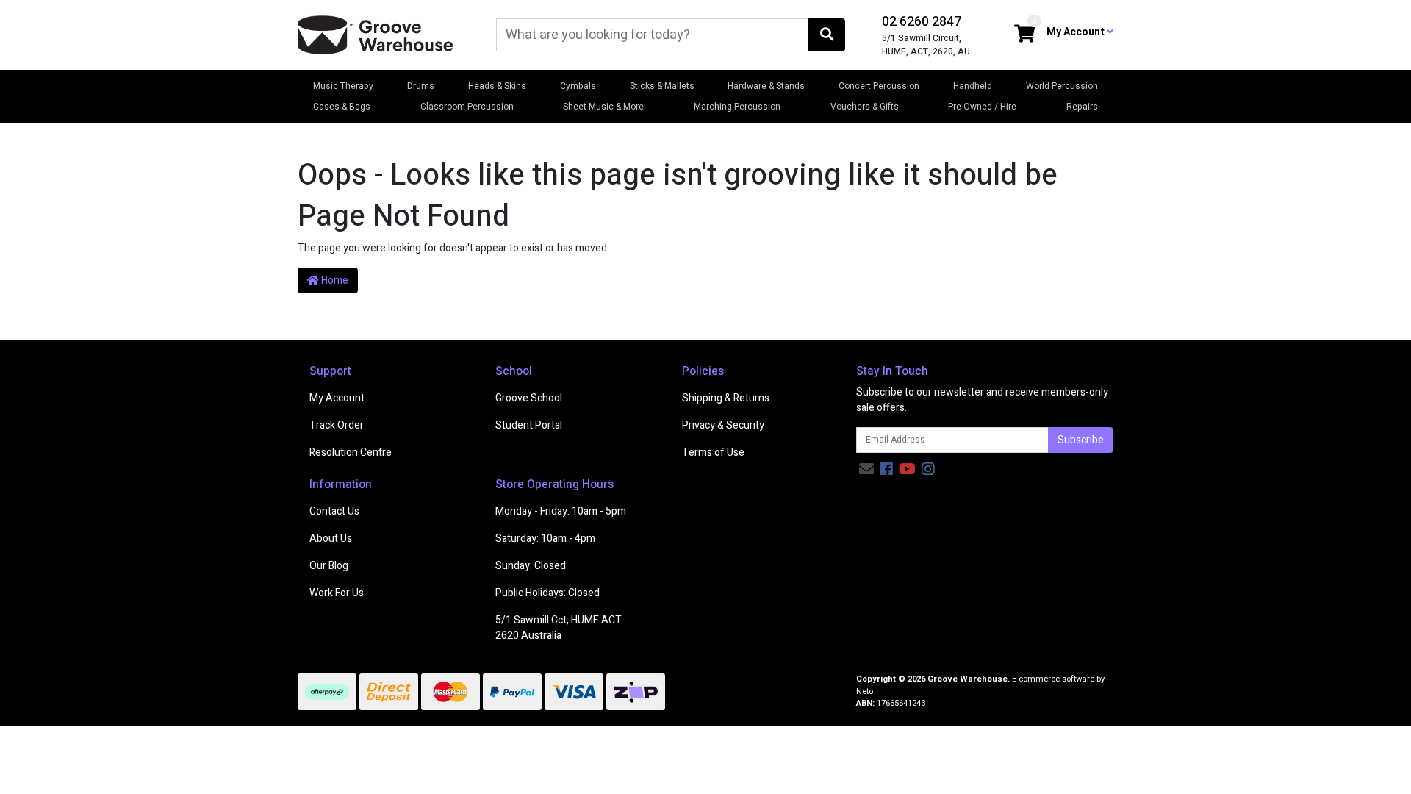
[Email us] (866, 469)
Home (333, 280)
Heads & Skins (497, 86)
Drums (420, 86)
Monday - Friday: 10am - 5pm (560, 511)
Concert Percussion (879, 86)
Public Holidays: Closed (547, 593)
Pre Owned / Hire (982, 106)
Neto (864, 691)
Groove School (528, 398)
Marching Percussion (737, 106)
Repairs (1082, 106)
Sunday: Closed (530, 565)
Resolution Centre (350, 452)
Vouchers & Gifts (864, 106)
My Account (337, 398)
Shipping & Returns (725, 398)
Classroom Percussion (467, 106)
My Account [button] (1076, 32)
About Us (330, 538)
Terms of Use (713, 452)
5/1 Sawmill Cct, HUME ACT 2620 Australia (558, 627)
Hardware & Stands (766, 86)
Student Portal (528, 425)
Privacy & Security (723, 425)
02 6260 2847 (921, 22)
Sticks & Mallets (662, 86)
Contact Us (334, 511)
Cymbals (578, 86)
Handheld (972, 86)
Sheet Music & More (603, 106)
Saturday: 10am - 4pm (545, 538)
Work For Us (336, 593)
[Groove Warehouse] (375, 34)
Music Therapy (343, 86)
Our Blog (328, 565)
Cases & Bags (341, 106)
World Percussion (1062, 86)
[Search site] (826, 34)
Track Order (336, 425)
